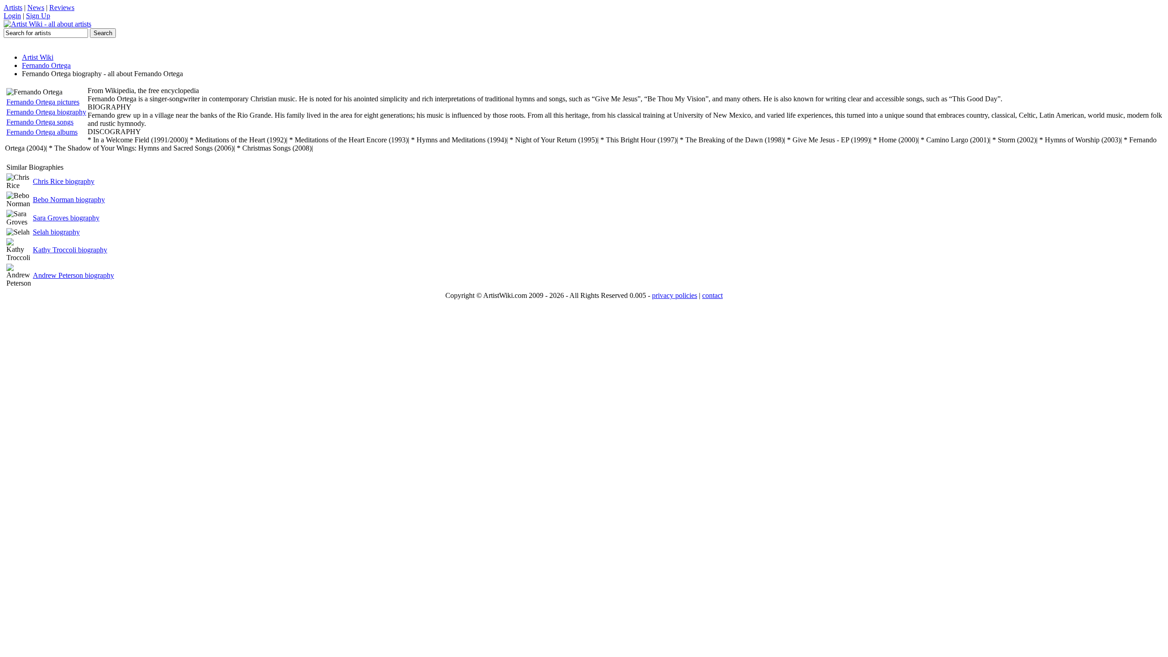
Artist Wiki (37, 57)
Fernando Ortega (46, 65)
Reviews (61, 7)
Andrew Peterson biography (73, 275)
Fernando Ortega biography (46, 112)
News (35, 7)
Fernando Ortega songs (39, 122)
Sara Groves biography (66, 218)
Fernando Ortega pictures (42, 102)
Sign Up (38, 16)
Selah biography (56, 232)
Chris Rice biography (63, 181)
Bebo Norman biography (69, 199)
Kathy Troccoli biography (70, 250)
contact (712, 295)
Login (12, 16)
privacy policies (674, 295)
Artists (13, 7)
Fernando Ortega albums (42, 132)
